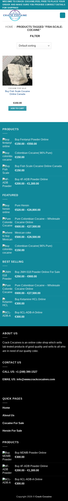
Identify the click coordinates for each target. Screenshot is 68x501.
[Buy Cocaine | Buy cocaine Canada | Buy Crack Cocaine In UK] (16, 15)
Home (9, 26)
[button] (34, 15)
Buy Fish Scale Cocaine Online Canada (17, 92)
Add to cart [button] (17, 108)
